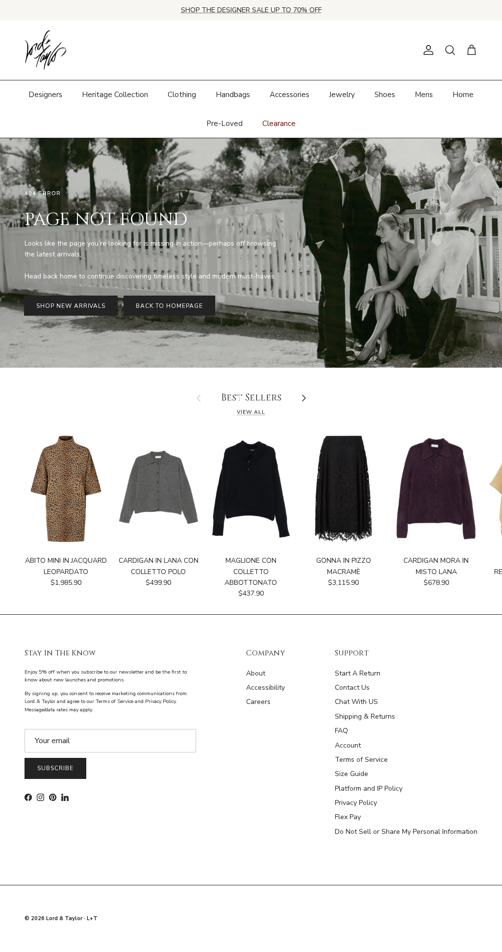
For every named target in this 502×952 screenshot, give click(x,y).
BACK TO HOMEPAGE (169, 306)
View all (251, 412)
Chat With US (356, 701)
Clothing (182, 95)
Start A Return (357, 673)
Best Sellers (251, 398)
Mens (424, 95)
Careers (258, 701)
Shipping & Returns (365, 716)
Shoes (385, 95)
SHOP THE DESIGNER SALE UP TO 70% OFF (251, 10)
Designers (45, 95)
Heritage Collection (115, 95)
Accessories (289, 95)
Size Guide (351, 773)
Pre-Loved (224, 123)
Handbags (233, 95)
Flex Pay (348, 817)
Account (348, 745)
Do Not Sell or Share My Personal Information (406, 831)
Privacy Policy (356, 802)
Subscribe (55, 768)
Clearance (279, 123)
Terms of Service (361, 759)
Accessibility (265, 687)
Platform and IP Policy (368, 788)
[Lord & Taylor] (45, 50)
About (255, 673)
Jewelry (342, 95)
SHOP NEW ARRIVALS (70, 306)
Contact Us (352, 687)
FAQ (341, 730)
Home (463, 95)
